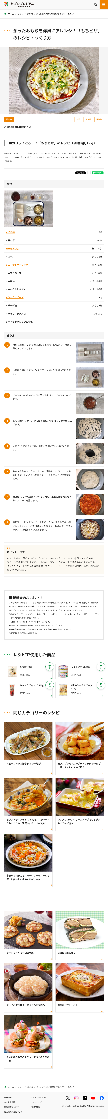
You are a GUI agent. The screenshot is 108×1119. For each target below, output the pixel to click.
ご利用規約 (35, 1107)
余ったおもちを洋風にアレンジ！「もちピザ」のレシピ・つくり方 (65, 13)
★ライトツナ (12, 248)
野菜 (78, 119)
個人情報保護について (13, 1111)
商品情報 (8, 1097)
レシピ (20, 13)
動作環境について (11, 1107)
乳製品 (99, 119)
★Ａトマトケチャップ (17, 264)
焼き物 (30, 13)
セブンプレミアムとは (40, 1097)
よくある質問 (9, 1102)
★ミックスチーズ (14, 297)
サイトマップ (36, 1102)
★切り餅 (10, 232)
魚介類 (88, 119)
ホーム (11, 13)
